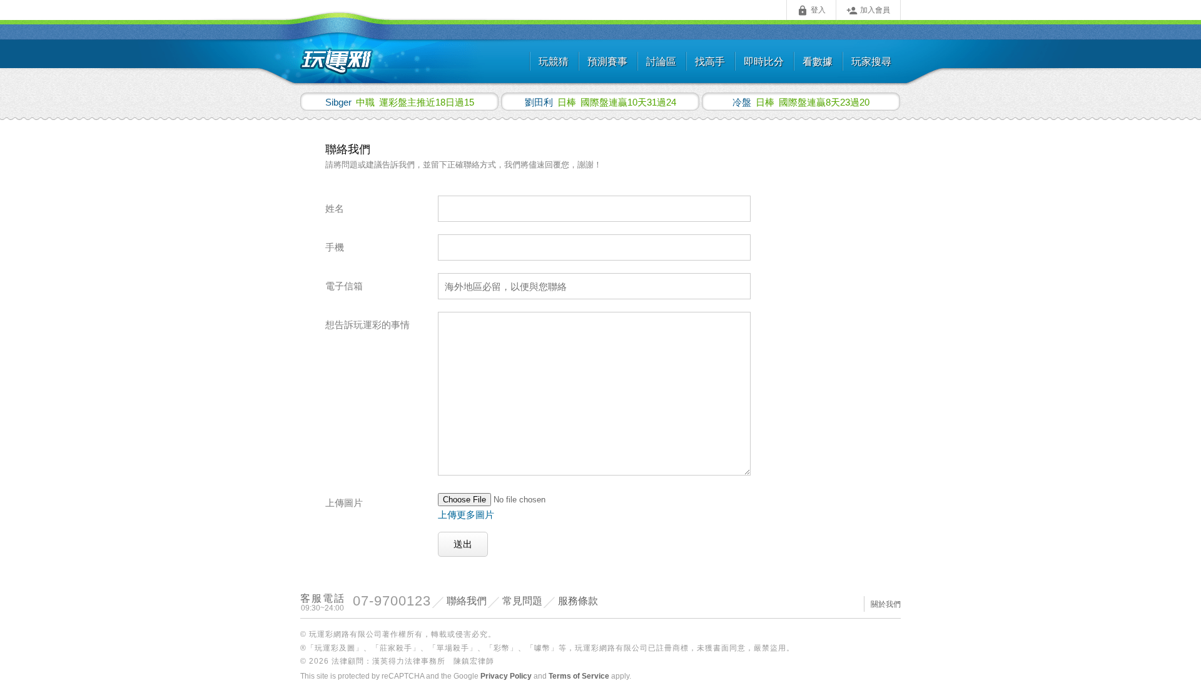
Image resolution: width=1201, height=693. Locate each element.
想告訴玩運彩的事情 (367, 324)
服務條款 (578, 601)
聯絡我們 (467, 601)
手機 (334, 247)
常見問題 (522, 601)
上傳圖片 (344, 502)
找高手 (710, 61)
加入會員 (868, 10)
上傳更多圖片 (466, 514)
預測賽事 (607, 61)
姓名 (334, 208)
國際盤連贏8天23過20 (800, 102)
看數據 (818, 61)
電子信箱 (344, 286)
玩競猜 (554, 61)
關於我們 (886, 604)
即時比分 (764, 61)
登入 (811, 10)
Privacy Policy (506, 676)
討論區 (661, 61)
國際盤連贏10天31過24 (600, 102)
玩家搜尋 (871, 61)
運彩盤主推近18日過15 (399, 102)
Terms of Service (579, 676)
